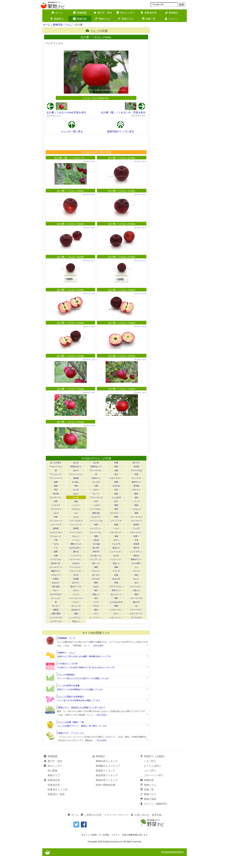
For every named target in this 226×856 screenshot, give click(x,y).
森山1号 (136, 602)
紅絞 (136, 574)
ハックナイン (75, 555)
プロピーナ (55, 574)
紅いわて (96, 574)
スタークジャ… (136, 532)
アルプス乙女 (136, 470)
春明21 (136, 524)
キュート (96, 493)
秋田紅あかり (75, 466)
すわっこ (76, 536)
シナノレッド (75, 524)
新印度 (56, 528)
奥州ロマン (136, 481)
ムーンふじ (55, 598)
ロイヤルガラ (136, 617)
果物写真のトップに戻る (120, 131)
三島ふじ (136, 590)
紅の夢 (76, 497)
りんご (69, 24)
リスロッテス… (116, 609)
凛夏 (76, 613)
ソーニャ (76, 540)
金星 (116, 493)
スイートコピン (75, 532)
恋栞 (136, 497)
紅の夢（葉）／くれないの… (71, 158)
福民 (96, 567)
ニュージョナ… (116, 551)
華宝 (56, 489)
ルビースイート (136, 613)
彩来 (56, 516)
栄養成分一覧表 (56, 794)
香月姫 (136, 485)
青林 (116, 536)
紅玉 (96, 501)
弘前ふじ (116, 563)
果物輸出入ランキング (108, 765)
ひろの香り (136, 563)
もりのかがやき (116, 602)
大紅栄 (96, 540)
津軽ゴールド (75, 543)
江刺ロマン (96, 478)
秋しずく (136, 462)
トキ (56, 547)
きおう (96, 489)
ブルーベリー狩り (154, 775)
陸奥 (136, 594)
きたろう (136, 489)
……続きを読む (97, 645)
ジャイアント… (96, 528)
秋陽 (116, 524)
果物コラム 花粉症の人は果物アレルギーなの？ (81, 707)
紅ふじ (136, 578)
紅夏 (116, 574)
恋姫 (76, 501)
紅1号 (76, 574)
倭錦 (116, 605)
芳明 (116, 582)
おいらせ (96, 481)
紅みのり (55, 582)
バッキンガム (55, 559)
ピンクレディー (55, 567)
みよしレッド (116, 594)
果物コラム (105, 18)
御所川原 (96, 513)
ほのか (96, 586)
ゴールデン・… (116, 513)
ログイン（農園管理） (156, 803)
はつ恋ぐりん (96, 555)
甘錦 (116, 470)
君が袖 (56, 493)
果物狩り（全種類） (155, 756)
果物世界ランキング (107, 780)
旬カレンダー (127, 12)
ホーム (59, 12)
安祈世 (136, 466)
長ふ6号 (96, 547)
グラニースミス (96, 497)
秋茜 (116, 462)
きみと (76, 493)
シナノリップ (55, 524)
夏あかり (116, 547)
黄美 (56, 485)
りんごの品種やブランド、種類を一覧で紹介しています (82, 725)
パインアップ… (96, 559)
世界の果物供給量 (105, 785)
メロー (96, 602)
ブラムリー (96, 570)
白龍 (56, 555)
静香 (116, 516)
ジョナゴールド (55, 532)
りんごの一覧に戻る (72, 131)
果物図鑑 (82, 12)
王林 (76, 485)
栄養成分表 (150, 12)
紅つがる (96, 578)
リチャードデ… (136, 609)
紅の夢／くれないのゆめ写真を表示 (66, 112)
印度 (136, 474)
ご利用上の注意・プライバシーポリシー (106, 814)
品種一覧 (150, 18)
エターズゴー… (116, 478)
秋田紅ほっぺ (96, 466)
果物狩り (59, 18)
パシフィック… (116, 559)
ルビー (116, 613)
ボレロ (76, 590)
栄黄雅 (76, 478)
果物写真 (82, 18)
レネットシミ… (116, 617)
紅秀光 (56, 578)
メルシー (76, 602)
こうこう (136, 501)
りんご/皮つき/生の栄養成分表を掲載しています (78, 700)
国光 (116, 509)
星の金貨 (55, 586)
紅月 (116, 501)
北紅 (116, 489)
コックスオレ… (96, 509)
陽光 (96, 609)
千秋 (56, 540)
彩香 (136, 513)
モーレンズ (76, 605)
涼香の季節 (55, 613)
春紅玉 (136, 555)
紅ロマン (76, 582)
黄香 (116, 481)
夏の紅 (76, 551)
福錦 (116, 567)
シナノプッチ (116, 520)
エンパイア (136, 478)
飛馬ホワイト (136, 559)
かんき (76, 489)
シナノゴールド (136, 516)
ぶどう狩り (150, 770)
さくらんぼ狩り (152, 765)
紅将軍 (76, 578)
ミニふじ (76, 594)
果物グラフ (54, 775)
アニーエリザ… (96, 470)
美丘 (96, 590)
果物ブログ (127, 18)
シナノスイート (55, 520)
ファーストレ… (75, 567)
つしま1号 (116, 543)
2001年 (96, 551)
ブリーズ (116, 570)
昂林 (136, 505)
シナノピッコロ (96, 520)
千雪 (136, 540)
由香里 (56, 609)
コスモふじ (76, 509)
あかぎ (76, 462)
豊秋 (96, 582)
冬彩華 (136, 543)
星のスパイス (75, 586)
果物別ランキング (105, 770)
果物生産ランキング (107, 761)
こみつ (56, 513)
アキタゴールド (55, 466)
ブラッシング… (75, 570)
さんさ (76, 516)
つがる (56, 543)
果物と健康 (150, 799)
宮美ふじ (96, 594)
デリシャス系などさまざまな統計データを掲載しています (83, 678)
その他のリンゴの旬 (67, 663)
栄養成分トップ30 (57, 789)
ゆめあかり (76, 609)
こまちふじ (136, 509)
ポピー (56, 590)
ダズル (116, 540)
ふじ (136, 567)
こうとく (76, 505)
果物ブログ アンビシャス (71, 732)
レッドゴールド (55, 617)
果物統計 (173, 12)
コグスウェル (55, 509)
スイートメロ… (96, 532)
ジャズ (116, 528)
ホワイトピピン (116, 586)
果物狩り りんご (66, 652)
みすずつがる (55, 594)
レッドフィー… (96, 617)
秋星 (96, 524)
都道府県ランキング (107, 775)
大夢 (96, 485)
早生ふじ (76, 621)
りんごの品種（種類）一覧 (71, 722)
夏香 (56, 551)
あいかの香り (55, 462)
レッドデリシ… (75, 617)
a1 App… (76, 481)
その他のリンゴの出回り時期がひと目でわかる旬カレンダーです (86, 667)
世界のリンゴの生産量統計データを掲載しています (80, 689)
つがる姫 (96, 543)
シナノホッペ (136, 520)
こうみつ (96, 505)
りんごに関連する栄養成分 (71, 696)
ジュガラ (136, 528)
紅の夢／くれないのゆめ (121, 158)
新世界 (76, 528)
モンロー (55, 605)
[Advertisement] (96, 142)
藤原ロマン (55, 570)
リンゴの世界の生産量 (69, 685)
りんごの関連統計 (66, 674)
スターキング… (116, 532)
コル (76, 513)
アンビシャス (55, 474)
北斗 (136, 582)
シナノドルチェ (75, 520)
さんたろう (96, 516)
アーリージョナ (75, 474)
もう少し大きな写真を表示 (96, 97)
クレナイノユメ (54, 115)
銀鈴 (136, 493)
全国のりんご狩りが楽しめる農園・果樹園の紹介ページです (84, 656)
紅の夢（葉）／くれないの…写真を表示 (123, 112)
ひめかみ (76, 563)
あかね (96, 462)
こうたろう (55, 505)
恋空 (56, 501)
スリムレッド (55, 536)
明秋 (116, 598)
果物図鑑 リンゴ (66, 637)
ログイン (173, 18)
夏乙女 (136, 547)
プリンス (136, 570)
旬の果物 (52, 770)
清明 (96, 536)
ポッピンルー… (136, 586)
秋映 (116, 466)
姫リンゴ (96, 563)
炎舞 (56, 481)
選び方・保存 (104, 12)
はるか (116, 555)
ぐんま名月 (116, 497)
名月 (96, 598)
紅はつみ (116, 578)
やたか (96, 605)
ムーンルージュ (75, 598)
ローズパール (55, 621)
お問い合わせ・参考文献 (148, 814)
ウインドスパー (55, 478)
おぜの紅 (116, 485)
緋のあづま (55, 563)
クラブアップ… (55, 497)
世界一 (136, 536)
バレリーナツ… (75, 559)
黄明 (116, 505)
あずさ (76, 470)
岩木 (116, 474)
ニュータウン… (136, 551)
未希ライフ (116, 590)
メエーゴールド (136, 598)
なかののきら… (75, 547)
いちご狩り (150, 761)
